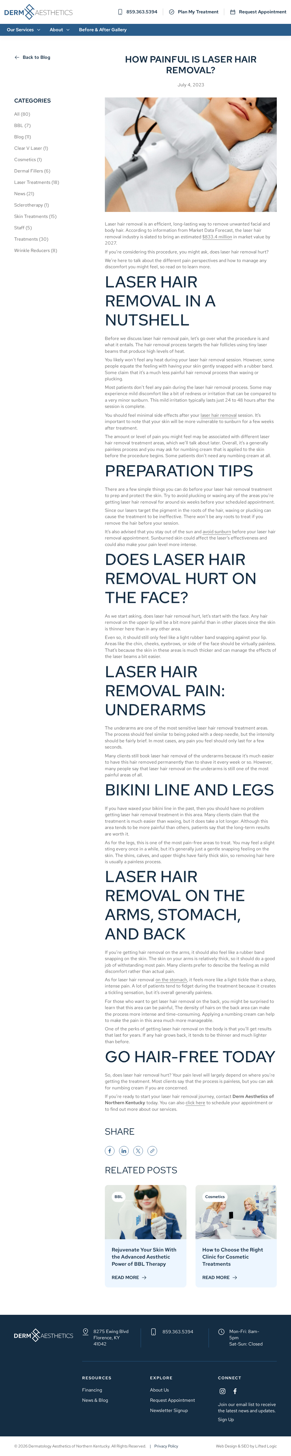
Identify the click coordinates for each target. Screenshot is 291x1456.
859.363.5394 (178, 1332)
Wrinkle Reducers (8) (35, 250)
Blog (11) (22, 137)
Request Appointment (262, 12)
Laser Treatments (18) (36, 182)
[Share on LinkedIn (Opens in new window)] (124, 1151)
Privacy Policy (166, 1446)
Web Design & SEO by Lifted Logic (246, 1446)
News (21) (24, 194)
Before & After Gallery (103, 29)
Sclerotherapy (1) (31, 205)
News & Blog (95, 1400)
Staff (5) (23, 228)
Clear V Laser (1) (31, 148)
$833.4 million (217, 237)
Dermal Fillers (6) (32, 171)
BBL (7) (22, 125)
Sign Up (226, 1419)
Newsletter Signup (169, 1410)
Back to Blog (36, 57)
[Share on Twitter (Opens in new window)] (138, 1151)
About (56, 29)
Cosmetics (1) (28, 160)
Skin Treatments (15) (35, 216)
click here (195, 1103)
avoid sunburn (217, 532)
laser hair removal (219, 415)
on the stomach (171, 980)
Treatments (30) (31, 239)
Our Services (20, 29)
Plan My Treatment (198, 12)
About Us (159, 1390)
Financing (92, 1390)
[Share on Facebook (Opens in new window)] (110, 1151)
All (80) (22, 114)
